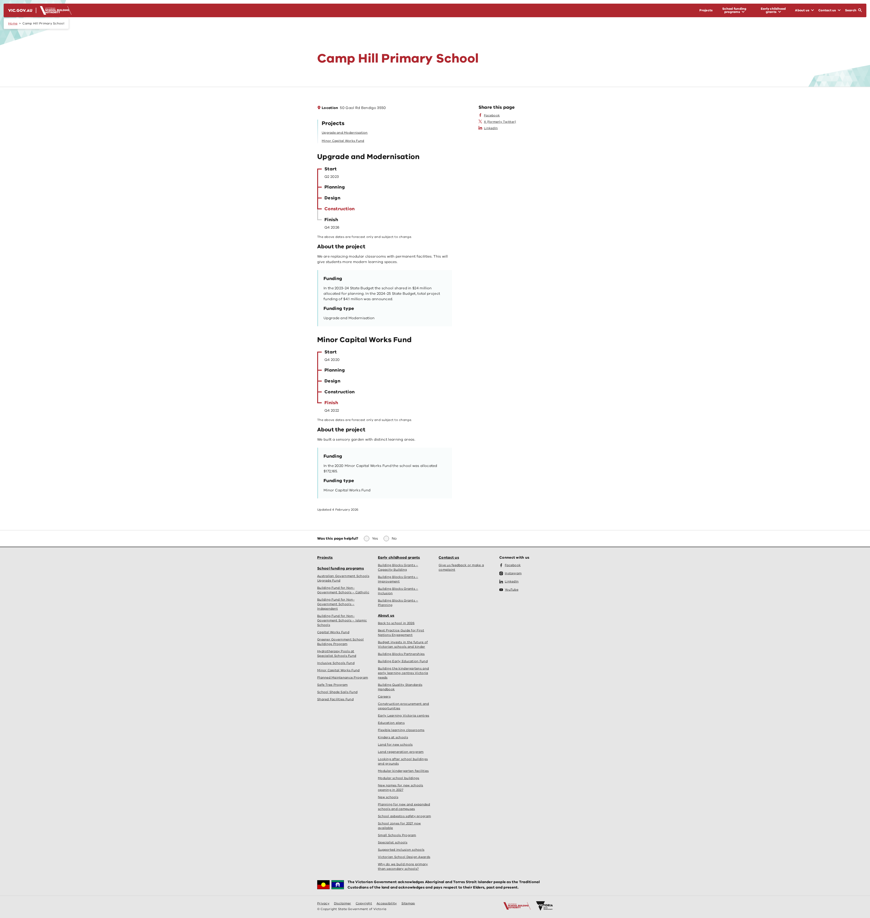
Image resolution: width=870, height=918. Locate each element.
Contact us (449, 557)
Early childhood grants (399, 557)
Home (12, 23)
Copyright (364, 903)
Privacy (323, 903)
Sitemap (408, 903)
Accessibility (387, 903)
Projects (325, 557)
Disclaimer (342, 903)
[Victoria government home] (544, 906)
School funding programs (340, 568)
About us (386, 615)
